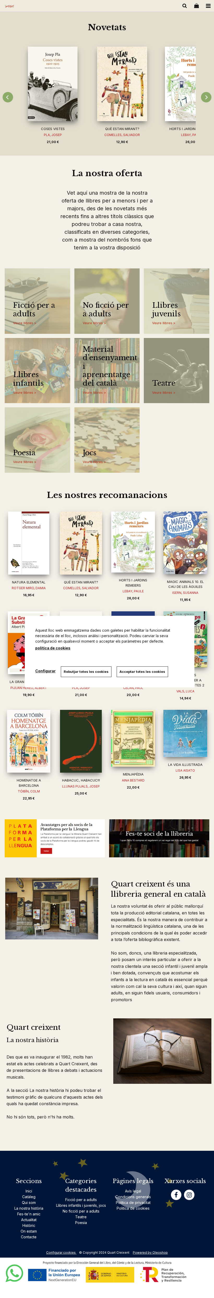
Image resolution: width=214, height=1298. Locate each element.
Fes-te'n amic (28, 1214)
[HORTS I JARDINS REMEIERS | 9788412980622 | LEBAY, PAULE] (133, 542)
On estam (29, 1231)
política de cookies (52, 648)
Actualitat (29, 1219)
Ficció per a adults (34, 309)
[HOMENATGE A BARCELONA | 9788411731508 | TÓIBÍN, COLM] (29, 741)
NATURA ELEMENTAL (28, 582)
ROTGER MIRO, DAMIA (29, 588)
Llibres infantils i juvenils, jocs (81, 1205)
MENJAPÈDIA (133, 774)
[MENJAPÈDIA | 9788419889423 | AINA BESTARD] (133, 738)
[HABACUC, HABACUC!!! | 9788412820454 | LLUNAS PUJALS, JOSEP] (81, 741)
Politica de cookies (133, 1208)
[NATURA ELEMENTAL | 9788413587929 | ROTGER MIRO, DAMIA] (29, 543)
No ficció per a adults (106, 309)
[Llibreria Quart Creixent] (9, 6)
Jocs (89, 453)
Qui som (29, 1202)
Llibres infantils (28, 379)
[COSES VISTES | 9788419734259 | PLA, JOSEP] (52, 84)
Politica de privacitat (133, 1202)
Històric (28, 1225)
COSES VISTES (53, 129)
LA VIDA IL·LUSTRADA (185, 764)
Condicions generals (133, 1197)
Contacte (29, 1237)
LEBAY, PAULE (133, 591)
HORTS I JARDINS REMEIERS (191, 129)
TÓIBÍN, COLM (29, 791)
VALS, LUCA (185, 691)
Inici (29, 1191)
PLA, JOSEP (53, 135)
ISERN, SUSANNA (185, 593)
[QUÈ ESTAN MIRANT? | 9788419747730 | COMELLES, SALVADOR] (122, 84)
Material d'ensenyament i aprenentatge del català (108, 366)
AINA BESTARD (133, 780)
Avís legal (133, 1191)
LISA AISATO (185, 770)
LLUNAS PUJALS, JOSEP (81, 786)
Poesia (24, 453)
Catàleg (28, 1197)
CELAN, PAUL (133, 688)
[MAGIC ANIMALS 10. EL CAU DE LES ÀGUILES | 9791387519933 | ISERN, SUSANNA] (185, 543)
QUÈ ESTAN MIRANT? (122, 129)
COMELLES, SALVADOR (122, 135)
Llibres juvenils (166, 309)
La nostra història (28, 1208)
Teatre (163, 383)
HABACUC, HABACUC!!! (81, 780)
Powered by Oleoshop (150, 1252)
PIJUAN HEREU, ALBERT (28, 688)
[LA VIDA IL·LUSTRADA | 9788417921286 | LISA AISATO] (185, 733)
